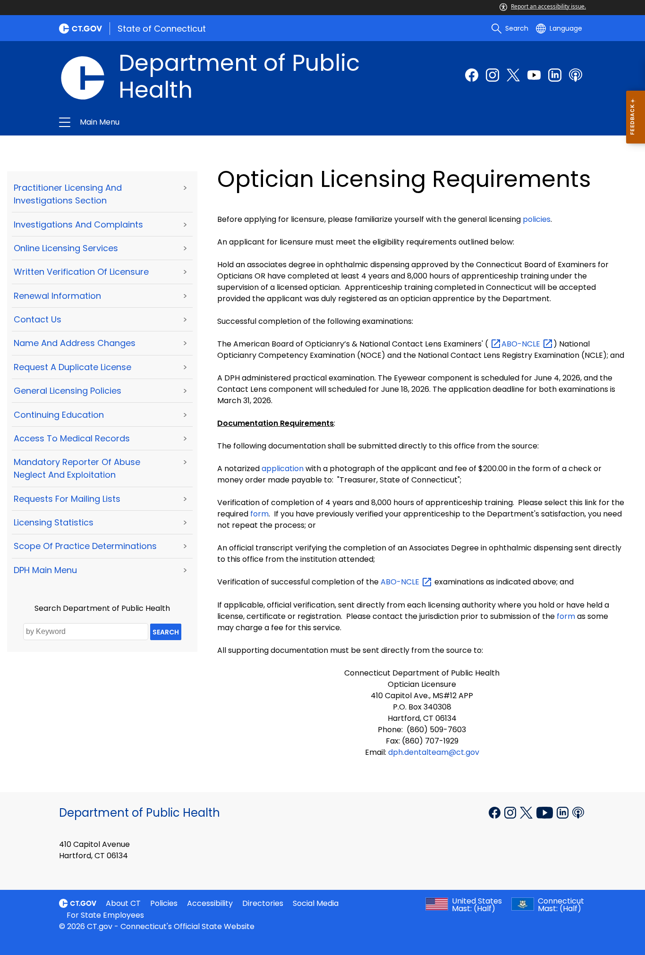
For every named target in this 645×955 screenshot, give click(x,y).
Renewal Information (57, 296)
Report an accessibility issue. (548, 6)
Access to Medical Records (72, 438)
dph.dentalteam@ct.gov (433, 752)
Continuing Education (59, 415)
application (283, 468)
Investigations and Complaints (78, 224)
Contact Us (37, 319)
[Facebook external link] (471, 75)
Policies (164, 903)
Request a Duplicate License (72, 367)
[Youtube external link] (534, 75)
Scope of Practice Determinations (85, 546)
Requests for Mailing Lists (67, 499)
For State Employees (105, 915)
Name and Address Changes (75, 343)
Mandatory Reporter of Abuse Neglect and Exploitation (77, 468)
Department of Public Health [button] (220, 122)
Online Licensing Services (66, 248)
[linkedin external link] (554, 75)
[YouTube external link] (545, 812)
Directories (262, 903)
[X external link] (527, 812)
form (259, 513)
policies (537, 219)
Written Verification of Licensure (81, 272)
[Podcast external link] (575, 75)
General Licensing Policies (67, 391)
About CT (123, 903)
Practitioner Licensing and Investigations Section (68, 194)
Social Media (316, 903)
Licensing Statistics (53, 522)
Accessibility (210, 903)
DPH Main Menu (45, 570)
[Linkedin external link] (563, 812)
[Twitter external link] (513, 75)
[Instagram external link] (492, 75)
